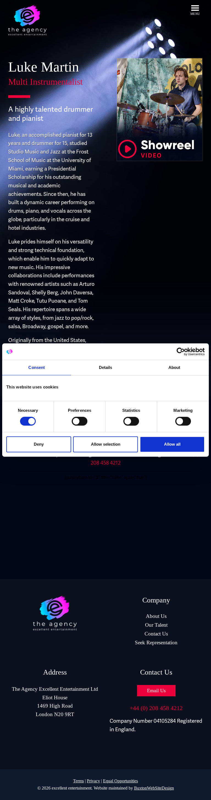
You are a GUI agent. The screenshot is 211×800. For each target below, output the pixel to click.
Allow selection (105, 444)
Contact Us (156, 634)
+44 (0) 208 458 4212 (156, 708)
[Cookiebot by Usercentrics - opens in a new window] (181, 351)
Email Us (156, 690)
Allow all (172, 444)
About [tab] (174, 367)
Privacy (93, 781)
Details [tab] (105, 367)
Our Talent (156, 625)
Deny (39, 444)
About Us (156, 616)
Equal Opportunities (120, 781)
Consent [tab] (36, 367)
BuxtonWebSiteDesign (154, 788)
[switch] (79, 421)
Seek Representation (156, 642)
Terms (78, 781)
